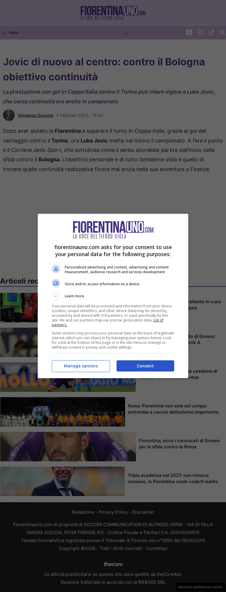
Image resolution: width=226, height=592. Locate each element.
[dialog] (113, 296)
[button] (113, 296)
